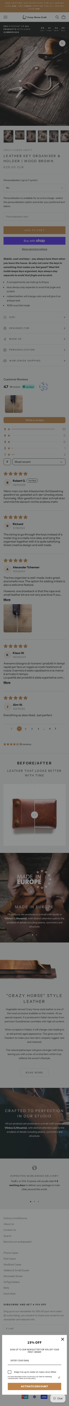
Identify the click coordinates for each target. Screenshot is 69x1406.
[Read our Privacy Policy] (59, 1377)
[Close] (62, 1339)
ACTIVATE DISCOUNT (34, 1386)
